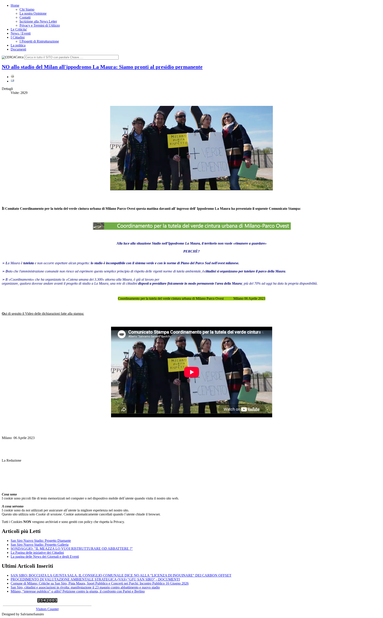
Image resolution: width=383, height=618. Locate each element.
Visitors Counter (47, 609)
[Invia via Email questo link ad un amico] (12, 81)
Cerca (19, 57)
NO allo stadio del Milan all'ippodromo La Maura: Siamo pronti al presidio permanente (102, 67)
